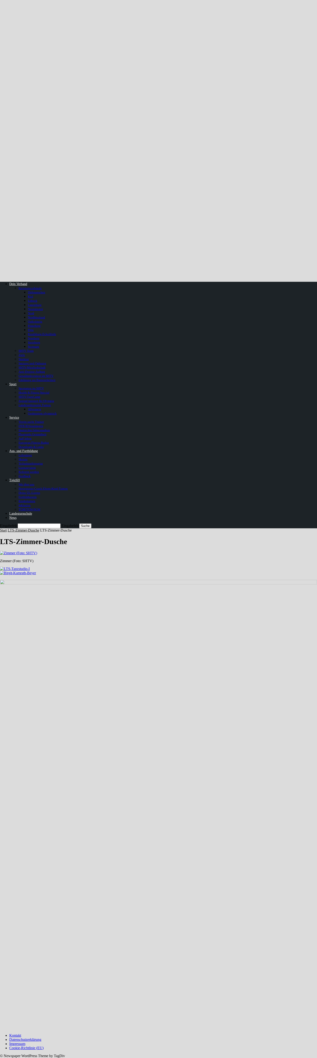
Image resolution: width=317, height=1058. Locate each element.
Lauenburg (35, 305)
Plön (31, 330)
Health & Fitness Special (34, 392)
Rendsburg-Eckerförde (42, 334)
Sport (12, 384)
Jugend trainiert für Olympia (36, 401)
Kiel (30, 296)
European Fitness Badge (34, 442)
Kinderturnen (27, 501)
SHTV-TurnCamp (29, 396)
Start (3, 530)
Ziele (22, 355)
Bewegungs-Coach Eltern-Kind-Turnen (43, 488)
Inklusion (25, 505)
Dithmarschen (36, 292)
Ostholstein (35, 321)
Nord (31, 313)
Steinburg (34, 342)
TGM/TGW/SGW (29, 509)
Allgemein (34, 409)
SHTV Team (26, 351)
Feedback (25, 476)
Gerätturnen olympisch (42, 413)
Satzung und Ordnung (32, 363)
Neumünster (35, 309)
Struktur (24, 359)
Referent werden (29, 472)
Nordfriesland (36, 317)
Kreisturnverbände (30, 288)
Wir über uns (26, 484)
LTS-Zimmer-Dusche (23, 530)
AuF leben (25, 438)
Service (14, 417)
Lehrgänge (25, 455)
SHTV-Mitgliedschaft (32, 367)
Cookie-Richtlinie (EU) (26, 1048)
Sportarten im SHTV (31, 388)
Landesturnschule (20, 513)
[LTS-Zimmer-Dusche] (18, 553)
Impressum (17, 1044)
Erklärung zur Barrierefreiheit (37, 380)
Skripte (23, 459)
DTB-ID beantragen (31, 426)
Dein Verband (18, 284)
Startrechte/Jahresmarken (34, 430)
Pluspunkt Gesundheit (32, 434)
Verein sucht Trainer (31, 421)
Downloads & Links (31, 447)
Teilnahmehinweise (31, 463)
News (12, 517)
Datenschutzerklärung (25, 1040)
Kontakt (15, 1035)
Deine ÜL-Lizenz (29, 492)
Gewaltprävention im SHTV (36, 376)
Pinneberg (34, 325)
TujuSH (14, 480)
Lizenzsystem (27, 467)
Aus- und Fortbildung (23, 451)
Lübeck (32, 300)
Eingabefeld (9, 526)
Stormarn (33, 346)
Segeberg (33, 338)
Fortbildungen (28, 497)
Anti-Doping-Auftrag (32, 371)
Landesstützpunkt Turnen (35, 405)
